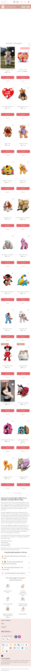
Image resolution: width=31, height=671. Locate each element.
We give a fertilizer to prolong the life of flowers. (8, 615)
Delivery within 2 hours (8, 591)
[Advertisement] (15, 26)
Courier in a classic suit (7, 604)
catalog (3, 627)
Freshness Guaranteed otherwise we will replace (23, 593)
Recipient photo (23, 614)
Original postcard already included (23, 604)
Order (8, 77)
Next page (18, 493)
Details (7, 81)
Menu (4, 2)
